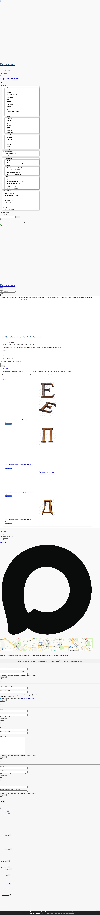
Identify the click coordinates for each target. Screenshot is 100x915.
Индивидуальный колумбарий (11, 153)
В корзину (3, 366)
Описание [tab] (5, 368)
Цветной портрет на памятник (13, 172)
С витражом (9, 859)
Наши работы (6, 212)
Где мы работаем (6, 70)
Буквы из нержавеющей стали (13, 178)
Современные (10, 107)
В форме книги (10, 97)
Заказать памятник (7, 71)
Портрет (8, 160)
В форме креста (10, 102)
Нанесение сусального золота (13, 183)
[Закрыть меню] (0, 808)
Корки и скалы (10, 144)
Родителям (9, 118)
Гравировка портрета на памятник (14, 167)
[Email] (2, 543)
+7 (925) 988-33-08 (14, 78)
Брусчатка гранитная (9, 197)
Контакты (5, 214)
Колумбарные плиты (9, 151)
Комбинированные (11, 142)
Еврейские (9, 130)
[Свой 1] (46, 76)
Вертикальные (10, 89)
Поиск (1, 293)
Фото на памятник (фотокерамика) (14, 169)
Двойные (9, 92)
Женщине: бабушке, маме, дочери (14, 121)
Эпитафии (9, 184)
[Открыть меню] (1, 289)
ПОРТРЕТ (6, 875)
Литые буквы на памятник (12, 179)
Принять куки (70, 913)
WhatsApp (29, 347)
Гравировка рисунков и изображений (15, 163)
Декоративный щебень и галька (11, 195)
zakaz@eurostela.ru (5, 79)
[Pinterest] (3, 543)
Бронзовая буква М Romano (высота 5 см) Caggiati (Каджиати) (19, 492)
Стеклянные (9, 135)
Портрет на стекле (11, 170)
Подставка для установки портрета (14, 174)
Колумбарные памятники (10, 155)
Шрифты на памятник (11, 186)
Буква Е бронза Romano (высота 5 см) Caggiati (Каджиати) (18, 419)
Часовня (9, 106)
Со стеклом (9, 139)
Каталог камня (6, 210)
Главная (5, 531)
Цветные (9, 141)
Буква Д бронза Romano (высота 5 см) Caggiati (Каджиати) (18, 519)
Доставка (5, 73)
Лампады (7, 207)
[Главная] (0, 297)
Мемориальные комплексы (13, 111)
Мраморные (9, 137)
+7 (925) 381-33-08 (4, 78)
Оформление (5, 867)
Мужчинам (9, 123)
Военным (9, 125)
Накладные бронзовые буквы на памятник (16, 181)
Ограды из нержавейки (10, 193)
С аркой (8, 99)
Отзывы (5, 539)
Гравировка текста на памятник (13, 162)
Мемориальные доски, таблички (14, 109)
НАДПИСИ (7, 884)
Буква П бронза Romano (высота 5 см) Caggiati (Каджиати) (18, 464)
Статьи (4, 534)
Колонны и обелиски (11, 114)
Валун (8, 146)
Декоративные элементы (12, 188)
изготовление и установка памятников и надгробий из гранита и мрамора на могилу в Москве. (45, 655)
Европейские (10, 132)
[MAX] (46, 636)
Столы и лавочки (8, 198)
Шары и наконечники (9, 209)
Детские (8, 127)
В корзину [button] (7, 424)
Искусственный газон (9, 202)
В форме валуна (10, 113)
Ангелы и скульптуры (9, 204)
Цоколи (6, 192)
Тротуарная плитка (9, 200)
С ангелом (9, 101)
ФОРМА (6, 812)
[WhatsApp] (0, 543)
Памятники (4, 810)
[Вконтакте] (5, 543)
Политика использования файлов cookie (54, 913)
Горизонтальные (10, 90)
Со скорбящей (10, 104)
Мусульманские (10, 128)
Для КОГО (7, 835)
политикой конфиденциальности (28, 675)
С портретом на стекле (12, 94)
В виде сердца (10, 95)
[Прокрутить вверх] (1, 802)
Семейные (9, 120)
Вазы (6, 205)
